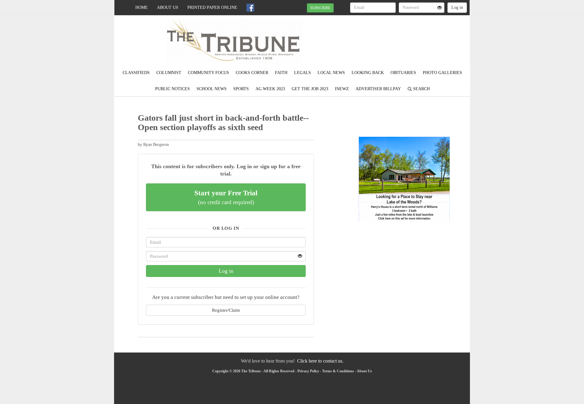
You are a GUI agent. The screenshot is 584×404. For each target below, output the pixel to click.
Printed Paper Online (212, 7)
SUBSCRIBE (320, 8)
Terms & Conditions (338, 371)
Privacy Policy (308, 371)
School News (211, 89)
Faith (281, 72)
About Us (167, 7)
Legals (302, 72)
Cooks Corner (252, 72)
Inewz (342, 89)
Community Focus (208, 72)
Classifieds (136, 72)
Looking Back (368, 72)
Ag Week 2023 (270, 89)
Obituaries (403, 72)
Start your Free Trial (225, 197)
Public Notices (172, 89)
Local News (331, 72)
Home (141, 7)
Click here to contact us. (320, 360)
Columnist (168, 72)
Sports (241, 89)
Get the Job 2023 (310, 89)
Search (421, 89)
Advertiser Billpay (378, 89)
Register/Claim (226, 310)
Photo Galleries (442, 72)
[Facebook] (250, 7)
